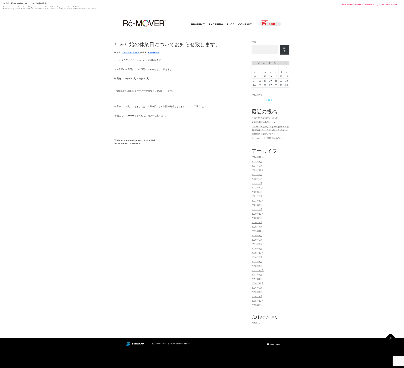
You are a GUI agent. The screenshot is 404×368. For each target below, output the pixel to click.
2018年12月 (258, 253)
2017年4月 (257, 279)
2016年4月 (257, 292)
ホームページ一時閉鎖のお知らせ (268, 138)
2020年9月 (257, 218)
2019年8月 (257, 235)
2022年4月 (257, 196)
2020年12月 (258, 214)
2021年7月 (257, 205)
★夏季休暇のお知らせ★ (264, 122)
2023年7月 (257, 179)
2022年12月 (258, 187)
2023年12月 (258, 170)
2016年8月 (257, 287)
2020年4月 (257, 227)
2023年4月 (257, 183)
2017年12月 (258, 270)
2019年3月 (257, 248)
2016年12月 (258, 283)
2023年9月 (257, 174)
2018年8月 (257, 257)
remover (154, 52)
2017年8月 (257, 274)
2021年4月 (257, 209)
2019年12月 (258, 231)
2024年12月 (258, 157)
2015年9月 (257, 305)
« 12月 (269, 100)
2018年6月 (257, 261)
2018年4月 (257, 266)
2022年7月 (257, 192)
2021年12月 (258, 200)
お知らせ (256, 323)
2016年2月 (257, 296)
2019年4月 (257, 244)
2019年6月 (257, 240)
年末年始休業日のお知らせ (265, 118)
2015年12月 (258, 301)
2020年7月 (257, 222)
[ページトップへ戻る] (390, 338)
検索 (254, 42)
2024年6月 (257, 166)
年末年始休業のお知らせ (264, 134)
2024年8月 (257, 161)
